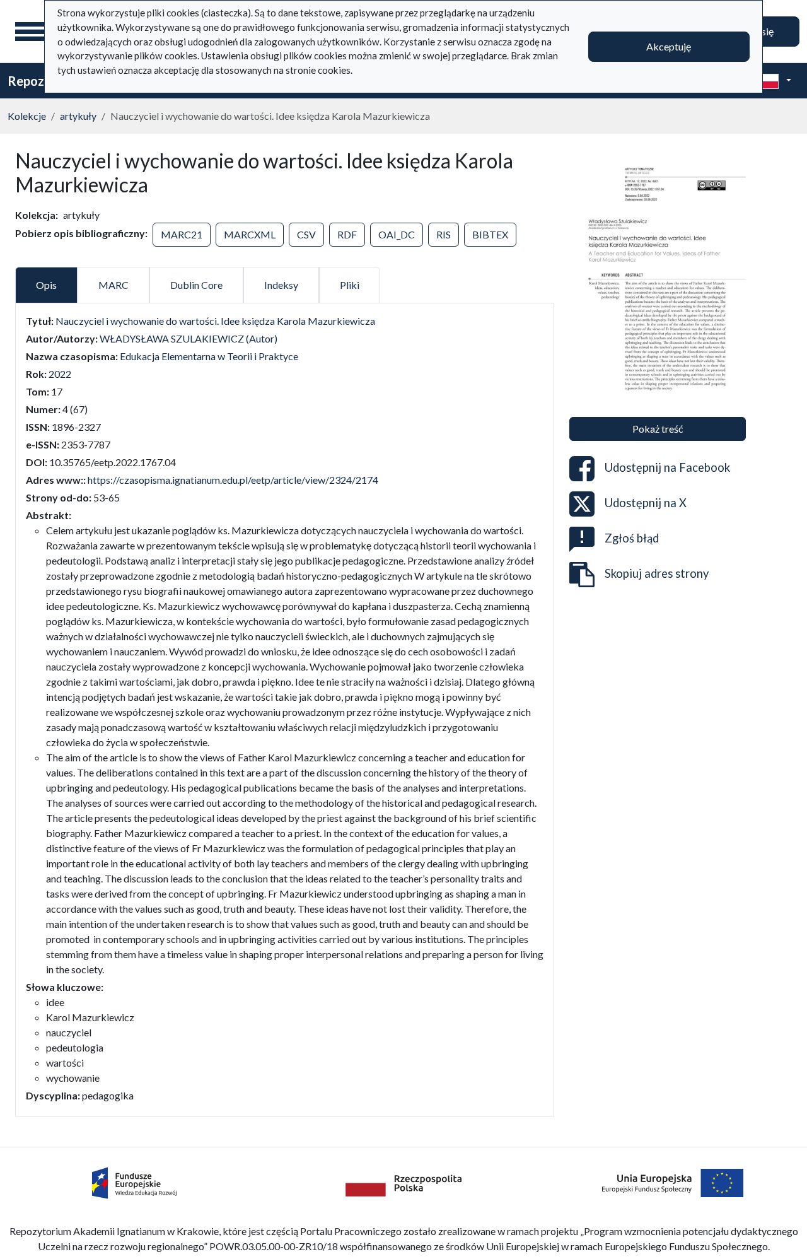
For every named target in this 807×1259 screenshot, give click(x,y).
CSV (306, 234)
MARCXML (250, 234)
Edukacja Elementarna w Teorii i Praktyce (209, 356)
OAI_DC (396, 234)
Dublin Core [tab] (196, 285)
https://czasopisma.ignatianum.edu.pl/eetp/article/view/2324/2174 (233, 480)
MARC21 (181, 234)
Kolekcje (27, 116)
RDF (347, 234)
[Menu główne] (31, 31)
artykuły (78, 116)
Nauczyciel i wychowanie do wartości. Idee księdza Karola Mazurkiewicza (215, 321)
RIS (443, 234)
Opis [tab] (46, 285)
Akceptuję (668, 46)
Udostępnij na (667, 467)
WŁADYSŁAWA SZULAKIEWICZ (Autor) (188, 338)
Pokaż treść (657, 429)
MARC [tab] (113, 285)
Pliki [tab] (349, 285)
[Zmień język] (773, 80)
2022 (60, 374)
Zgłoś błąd (632, 537)
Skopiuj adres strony (657, 573)
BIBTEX (490, 234)
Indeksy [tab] (281, 285)
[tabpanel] (284, 708)
